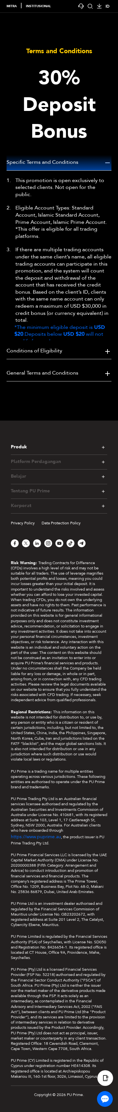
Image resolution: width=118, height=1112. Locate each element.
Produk (19, 447)
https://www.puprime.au (36, 837)
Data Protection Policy (61, 523)
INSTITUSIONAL (38, 6)
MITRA (12, 6)
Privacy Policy (23, 523)
